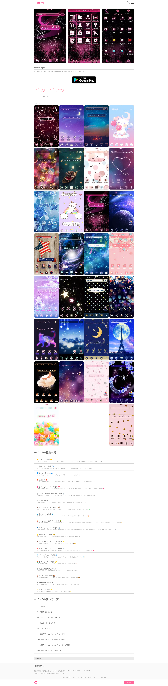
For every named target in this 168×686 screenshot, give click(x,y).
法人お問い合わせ (74, 677)
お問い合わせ (65, 677)
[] (131, 658)
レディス (59, 90)
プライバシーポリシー (93, 677)
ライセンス (103, 677)
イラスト (50, 90)
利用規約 (83, 677)
